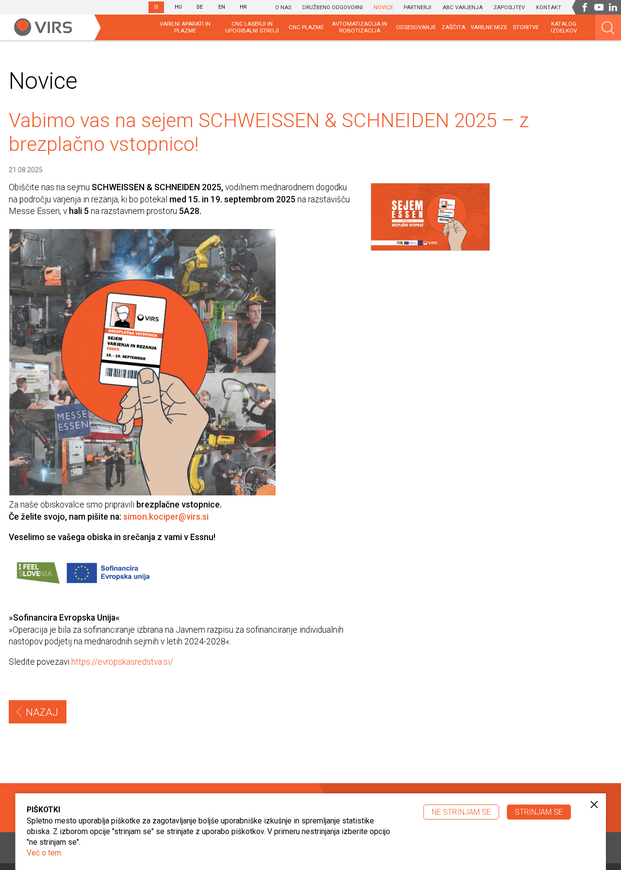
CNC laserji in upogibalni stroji (252, 27)
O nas (283, 7)
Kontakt (548, 7)
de (199, 7)
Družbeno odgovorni (332, 7)
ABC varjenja (462, 7)
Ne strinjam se (461, 812)
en (221, 7)
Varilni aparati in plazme (185, 27)
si (156, 7)
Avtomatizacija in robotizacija (359, 27)
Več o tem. (45, 852)
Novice (383, 7)
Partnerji (417, 7)
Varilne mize (489, 27)
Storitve (526, 27)
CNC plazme (306, 27)
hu (178, 7)
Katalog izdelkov (564, 27)
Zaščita (453, 27)
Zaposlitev (509, 7)
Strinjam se (539, 812)
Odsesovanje (416, 27)
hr (243, 7)
